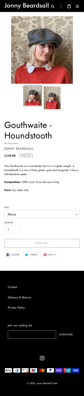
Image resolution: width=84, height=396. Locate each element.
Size (6, 207)
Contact (12, 287)
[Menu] (77, 6)
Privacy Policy (16, 307)
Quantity (8, 222)
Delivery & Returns (19, 297)
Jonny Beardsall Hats (47, 383)
